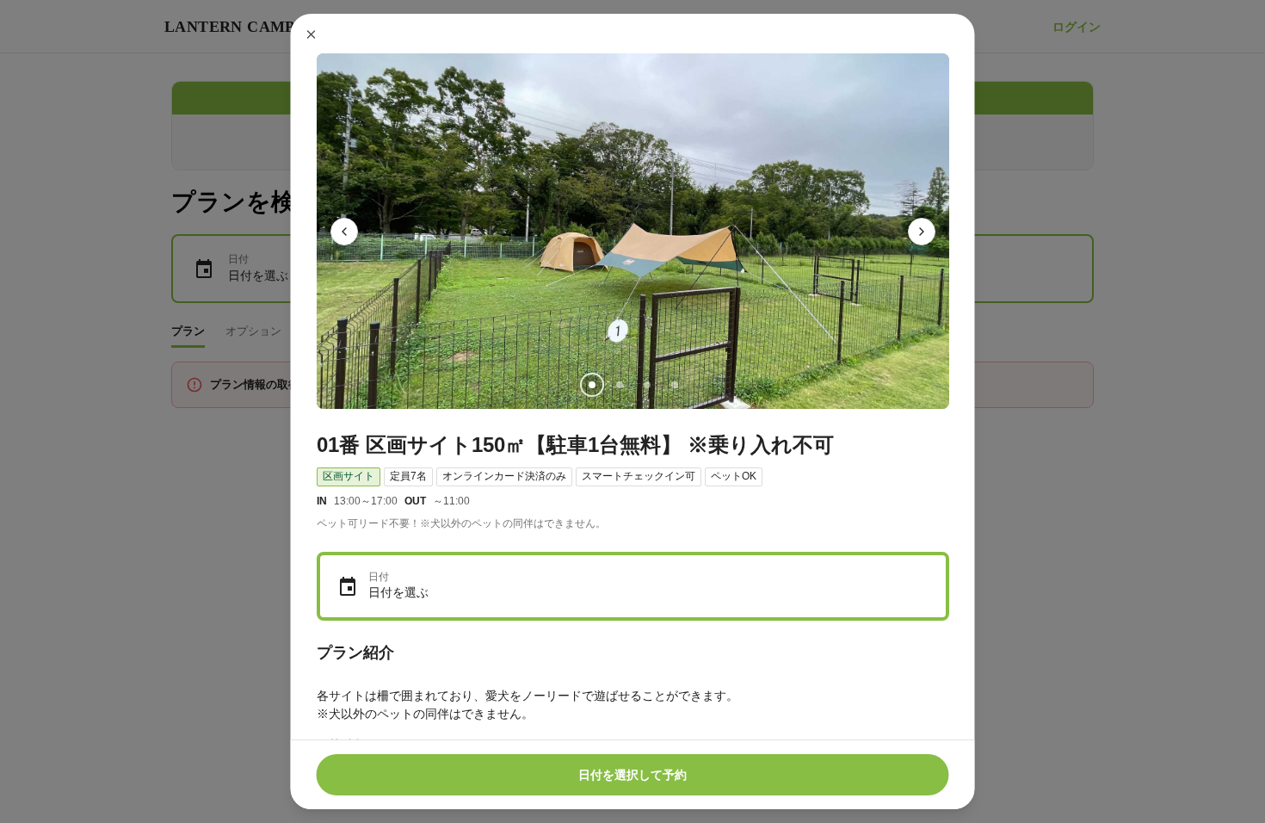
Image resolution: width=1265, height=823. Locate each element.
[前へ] (344, 231)
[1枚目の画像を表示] (591, 384)
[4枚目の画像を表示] (673, 384)
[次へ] (921, 231)
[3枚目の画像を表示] (646, 384)
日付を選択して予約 (632, 775)
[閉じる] (311, 34)
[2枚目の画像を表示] (618, 384)
